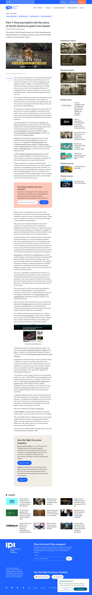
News (35, 7)
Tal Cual (23, 124)
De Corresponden (37, 142)
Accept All (80, 589)
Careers (35, 587)
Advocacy (48, 7)
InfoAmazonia (26, 304)
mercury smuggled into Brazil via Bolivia (35, 350)
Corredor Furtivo (28, 135)
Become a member (24, 463)
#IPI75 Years (73, 2)
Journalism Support (59, 7)
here (32, 408)
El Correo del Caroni (32, 140)
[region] (73, 585)
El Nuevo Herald (30, 144)
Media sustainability (46, 16)
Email (36, 555)
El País (45, 131)
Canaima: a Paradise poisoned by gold (31, 154)
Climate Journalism (11, 16)
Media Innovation (72, 7)
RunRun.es (42, 122)
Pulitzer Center (21, 133)
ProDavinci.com (24, 146)
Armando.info (22, 131)
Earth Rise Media (34, 133)
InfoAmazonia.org (25, 148)
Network (40, 7)
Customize (66, 589)
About (63, 2)
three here (40, 408)
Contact (43, 587)
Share (10, 78)
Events (82, 7)
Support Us (57, 577)
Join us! (44, 202)
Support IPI (82, 2)
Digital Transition (23, 16)
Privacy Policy (52, 587)
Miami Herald (20, 144)
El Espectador (29, 315)
